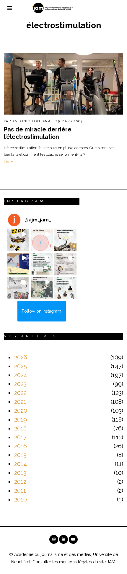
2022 (20, 392)
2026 (20, 357)
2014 (20, 463)
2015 (20, 455)
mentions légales (75, 561)
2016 (20, 446)
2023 (20, 384)
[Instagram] (53, 539)
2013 (20, 472)
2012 (20, 481)
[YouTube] (73, 539)
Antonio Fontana (31, 121)
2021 (20, 401)
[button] (18, 240)
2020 (20, 410)
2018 (20, 428)
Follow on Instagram (41, 311)
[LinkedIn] (63, 539)
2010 (20, 499)
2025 (20, 366)
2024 (20, 375)
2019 (20, 419)
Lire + (8, 162)
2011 (20, 490)
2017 (20, 437)
